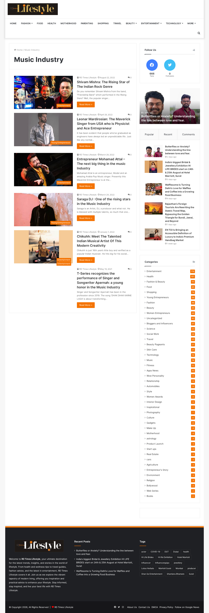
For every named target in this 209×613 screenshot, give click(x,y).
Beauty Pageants (156, 344)
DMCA (155, 607)
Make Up (151, 428)
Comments (188, 134)
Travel (117, 23)
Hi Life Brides (147, 557)
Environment (153, 475)
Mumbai (179, 568)
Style (149, 391)
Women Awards (155, 396)
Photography (153, 412)
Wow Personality (155, 375)
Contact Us (144, 607)
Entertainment (150, 23)
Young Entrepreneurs (158, 297)
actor (143, 551)
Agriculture (152, 464)
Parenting (87, 23)
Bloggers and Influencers (160, 323)
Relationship (153, 381)
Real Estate (153, 454)
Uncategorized (154, 318)
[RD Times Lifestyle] (33, 9)
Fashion (26, 23)
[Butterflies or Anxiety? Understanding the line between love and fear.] (154, 151)
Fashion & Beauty (156, 281)
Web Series (152, 490)
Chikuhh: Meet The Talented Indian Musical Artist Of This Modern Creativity (99, 241)
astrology (151, 438)
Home (13, 23)
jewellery (178, 563)
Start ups (151, 449)
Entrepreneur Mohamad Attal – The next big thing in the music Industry (101, 163)
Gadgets (151, 423)
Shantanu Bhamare (175, 574)
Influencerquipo (162, 563)
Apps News (152, 370)
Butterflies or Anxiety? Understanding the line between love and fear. (178, 150)
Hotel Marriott (183, 557)
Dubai (176, 551)
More (190, 23)
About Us (132, 607)
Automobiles (153, 386)
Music (150, 360)
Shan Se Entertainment (151, 574)
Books (150, 496)
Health (52, 23)
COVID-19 (155, 551)
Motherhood (68, 23)
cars (149, 459)
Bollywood (152, 485)
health (186, 551)
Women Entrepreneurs (158, 313)
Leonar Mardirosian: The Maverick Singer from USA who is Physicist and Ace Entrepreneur (103, 123)
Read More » (85, 104)
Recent (168, 134)
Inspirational (153, 407)
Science (151, 328)
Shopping (103, 23)
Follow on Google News (187, 607)
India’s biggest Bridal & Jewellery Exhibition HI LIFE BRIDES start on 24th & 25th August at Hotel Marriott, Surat (179, 169)
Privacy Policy (166, 607)
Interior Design (154, 402)
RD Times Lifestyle (87, 77)
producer (192, 568)
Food (40, 23)
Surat (191, 574)
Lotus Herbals (147, 568)
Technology (173, 23)
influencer (146, 563)
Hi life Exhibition (165, 557)
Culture (150, 417)
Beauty (130, 23)
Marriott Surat (165, 568)
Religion (151, 480)
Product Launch (155, 443)
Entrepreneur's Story (157, 470)
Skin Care (152, 349)
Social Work (153, 334)
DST (167, 551)
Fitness (150, 365)
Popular (149, 134)
